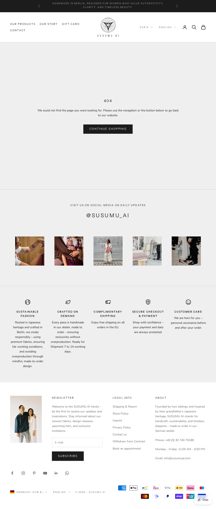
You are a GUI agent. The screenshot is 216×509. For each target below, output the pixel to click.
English (165, 27)
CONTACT (18, 30)
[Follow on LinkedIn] (56, 473)
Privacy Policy (122, 427)
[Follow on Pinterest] (34, 473)
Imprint (117, 421)
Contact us (120, 434)
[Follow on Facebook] (12, 473)
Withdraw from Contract (129, 441)
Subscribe (68, 456)
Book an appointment (127, 449)
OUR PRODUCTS (22, 24)
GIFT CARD (71, 24)
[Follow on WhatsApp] (67, 473)
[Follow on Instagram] (23, 473)
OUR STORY (49, 24)
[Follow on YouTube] (45, 473)
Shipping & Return (125, 407)
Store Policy (120, 414)
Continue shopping (108, 129)
